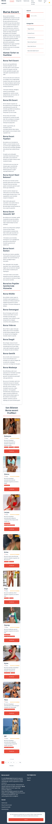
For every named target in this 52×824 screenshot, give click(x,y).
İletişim (40, 1)
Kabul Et (26, 819)
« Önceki (12, 759)
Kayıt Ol (29, 778)
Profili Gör (11, 451)
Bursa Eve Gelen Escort (33, 50)
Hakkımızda (26, 1)
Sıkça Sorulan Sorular (33, 2)
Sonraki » (12, 765)
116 (20, 762)
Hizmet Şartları (5, 809)
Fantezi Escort (31, 33)
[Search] (28, 15)
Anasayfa (12, 1)
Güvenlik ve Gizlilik (6, 807)
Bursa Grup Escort (32, 42)
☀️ (49, 2)
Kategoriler (18, 1)
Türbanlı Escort (31, 37)
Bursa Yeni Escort (32, 46)
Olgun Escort (31, 29)
